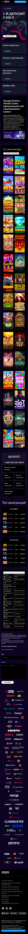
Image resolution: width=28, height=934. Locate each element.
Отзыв (3, 662)
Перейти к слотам (11, 153)
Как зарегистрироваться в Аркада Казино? (15, 635)
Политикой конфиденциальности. (14, 928)
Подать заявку (10, 36)
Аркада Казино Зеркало (10, 887)
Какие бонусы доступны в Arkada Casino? (14, 636)
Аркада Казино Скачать (10, 889)
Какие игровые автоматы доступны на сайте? (12, 643)
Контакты (5, 899)
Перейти (7, 51)
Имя (2, 654)
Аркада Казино (7, 881)
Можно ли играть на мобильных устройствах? (11, 638)
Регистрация (20, 1)
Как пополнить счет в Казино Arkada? (13, 640)
